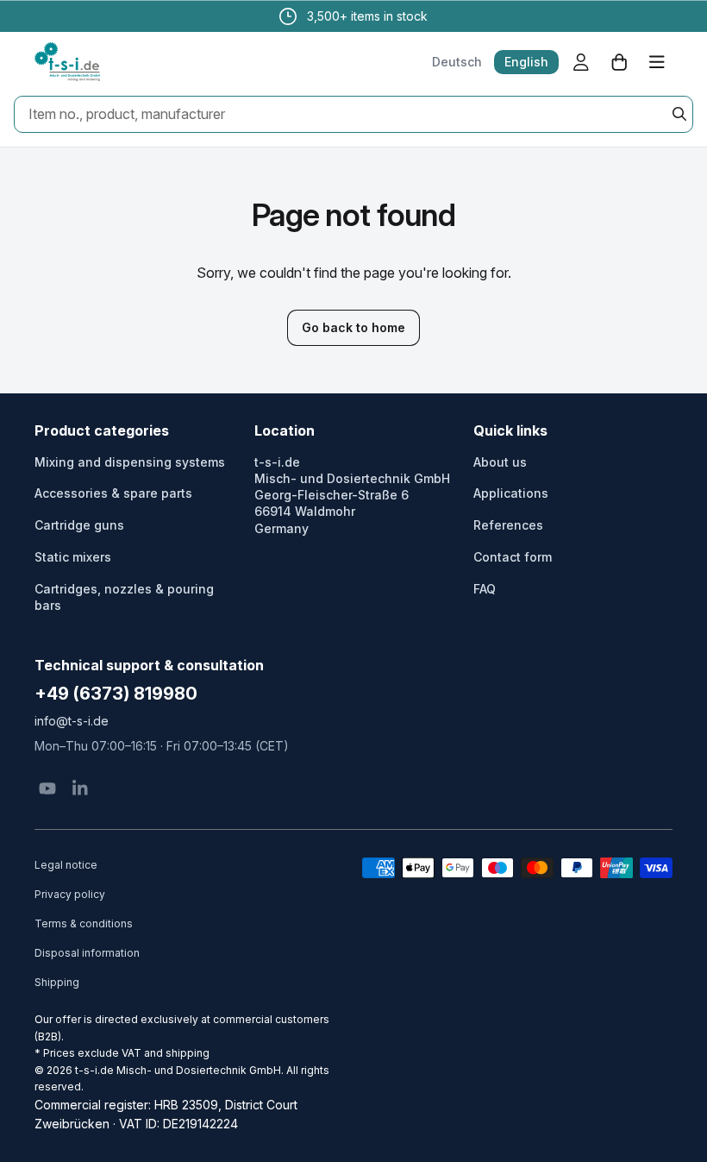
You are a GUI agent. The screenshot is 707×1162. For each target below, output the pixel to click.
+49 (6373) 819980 (115, 693)
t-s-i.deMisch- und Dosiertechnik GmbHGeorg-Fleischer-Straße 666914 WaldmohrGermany (352, 495)
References (508, 525)
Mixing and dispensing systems (129, 462)
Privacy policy (69, 894)
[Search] (679, 114)
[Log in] (581, 62)
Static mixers (72, 557)
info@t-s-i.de (71, 720)
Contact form (512, 557)
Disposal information (87, 952)
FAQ (484, 588)
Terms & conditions (83, 923)
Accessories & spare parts (113, 493)
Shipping (56, 982)
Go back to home (353, 327)
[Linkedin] (80, 788)
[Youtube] (47, 788)
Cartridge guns (79, 525)
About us (500, 462)
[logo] (67, 62)
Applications (510, 493)
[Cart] (619, 62)
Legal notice (65, 864)
